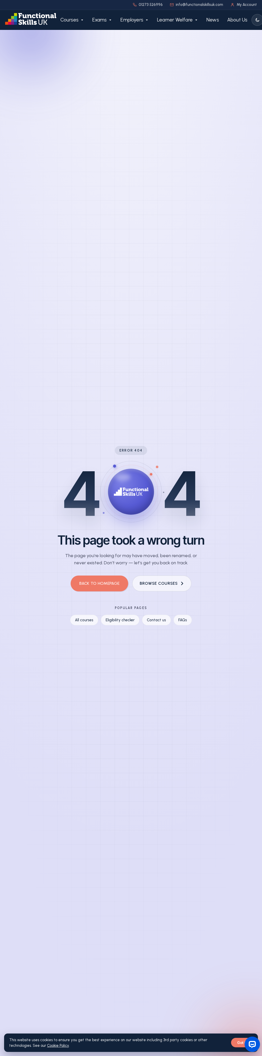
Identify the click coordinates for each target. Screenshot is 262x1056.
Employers (132, 20)
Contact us (156, 620)
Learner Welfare (175, 20)
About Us (237, 20)
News (212, 20)
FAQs (182, 620)
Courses (69, 20)
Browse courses (159, 583)
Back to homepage (99, 583)
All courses (84, 620)
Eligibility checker (120, 620)
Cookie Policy (58, 1045)
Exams (99, 20)
